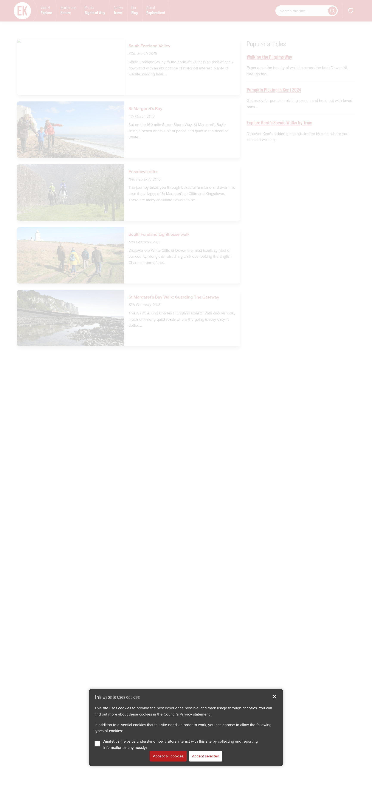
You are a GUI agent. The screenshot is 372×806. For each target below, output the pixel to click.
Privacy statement (195, 714)
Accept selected (205, 756)
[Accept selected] (274, 696)
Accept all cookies (168, 756)
